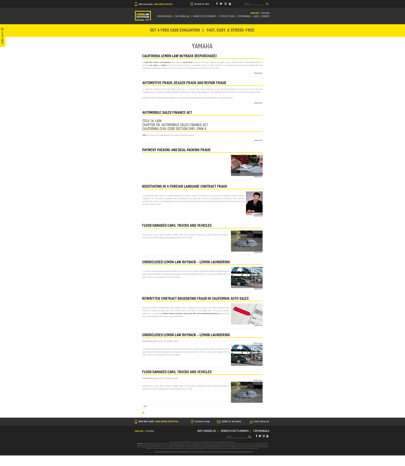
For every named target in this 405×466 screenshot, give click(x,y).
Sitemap (210, 452)
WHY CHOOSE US (207, 431)
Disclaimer (204, 452)
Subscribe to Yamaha (143, 413)
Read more (258, 73)
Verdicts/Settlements (204, 16)
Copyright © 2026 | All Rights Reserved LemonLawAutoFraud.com (173, 452)
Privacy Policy (196, 452)
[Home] (143, 15)
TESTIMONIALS (244, 16)
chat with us (261, 422)
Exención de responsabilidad (235, 452)
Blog (256, 16)
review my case (201, 4)
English (254, 13)
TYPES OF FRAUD (227, 16)
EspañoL (266, 13)
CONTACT (266, 16)
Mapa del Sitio (249, 452)
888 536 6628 (155, 4)
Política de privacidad (220, 452)
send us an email (232, 422)
